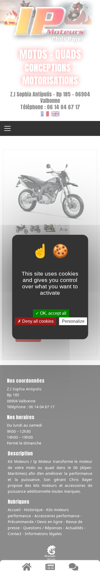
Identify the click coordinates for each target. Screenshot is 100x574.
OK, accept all (52, 313)
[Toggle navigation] (7, 128)
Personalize (73, 321)
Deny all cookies (37, 321)
